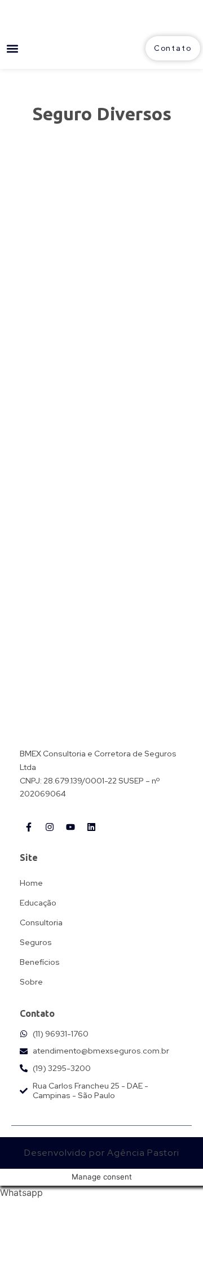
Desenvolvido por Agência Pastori (101, 1153)
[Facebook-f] (29, 827)
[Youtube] (70, 827)
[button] (12, 48)
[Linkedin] (91, 827)
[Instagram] (50, 827)
